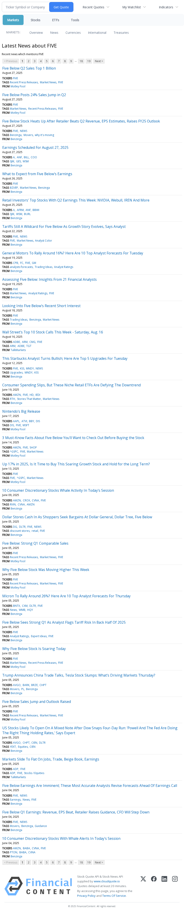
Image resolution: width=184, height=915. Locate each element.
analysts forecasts (21, 267)
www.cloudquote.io (107, 881)
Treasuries (121, 32)
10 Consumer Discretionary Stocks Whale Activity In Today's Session (58, 490)
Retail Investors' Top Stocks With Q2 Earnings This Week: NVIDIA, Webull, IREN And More (75, 200)
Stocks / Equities (34, 773)
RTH (12, 399)
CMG (32, 342)
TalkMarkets (18, 350)
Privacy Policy (86, 896)
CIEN (34, 743)
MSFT (26, 425)
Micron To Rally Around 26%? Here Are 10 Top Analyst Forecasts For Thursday (66, 595)
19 (88, 61)
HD (32, 395)
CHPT (42, 685)
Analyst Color (43, 240)
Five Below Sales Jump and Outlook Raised (36, 701)
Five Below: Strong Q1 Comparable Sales (35, 543)
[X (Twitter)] (143, 886)
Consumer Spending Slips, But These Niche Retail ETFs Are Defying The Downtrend (71, 385)
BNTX (16, 606)
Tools (75, 20)
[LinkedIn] (164, 886)
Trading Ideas (43, 267)
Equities (23, 747)
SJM (12, 161)
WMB (22, 610)
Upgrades (16, 372)
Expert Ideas (39, 636)
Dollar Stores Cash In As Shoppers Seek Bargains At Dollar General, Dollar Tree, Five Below (77, 516)
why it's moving (44, 135)
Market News (48, 82)
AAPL (16, 421)
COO (34, 157)
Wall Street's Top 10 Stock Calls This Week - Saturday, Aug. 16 (52, 332)
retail (35, 531)
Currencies (73, 32)
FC (21, 263)
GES (18, 161)
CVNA (35, 500)
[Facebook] (153, 886)
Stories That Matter (29, 399)
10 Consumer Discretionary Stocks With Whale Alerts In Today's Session (61, 838)
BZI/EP (14, 188)
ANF (19, 157)
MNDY (30, 368)
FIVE (15, 78)
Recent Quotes (93, 7)
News (54, 32)
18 (81, 61)
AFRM (20, 210)
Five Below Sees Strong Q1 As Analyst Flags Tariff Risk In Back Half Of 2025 (64, 622)
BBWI (36, 210)
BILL (26, 157)
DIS (38, 421)
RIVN (13, 504)
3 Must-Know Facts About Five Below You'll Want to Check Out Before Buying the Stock (73, 437)
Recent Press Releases (24, 82)
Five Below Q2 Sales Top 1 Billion (29, 68)
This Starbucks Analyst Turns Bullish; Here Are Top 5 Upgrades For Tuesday (64, 358)
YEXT (13, 747)
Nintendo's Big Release (21, 411)
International (97, 32)
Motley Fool (18, 86)
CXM (25, 606)
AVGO (17, 685)
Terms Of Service (114, 896)
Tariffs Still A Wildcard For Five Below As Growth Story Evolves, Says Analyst (64, 226)
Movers (28, 135)
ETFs (55, 20)
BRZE (34, 685)
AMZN (17, 395)
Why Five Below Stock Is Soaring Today (34, 648)
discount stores (20, 531)
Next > (99, 61)
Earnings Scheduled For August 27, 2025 (35, 147)
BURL (27, 214)
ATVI (24, 421)
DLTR (22, 527)
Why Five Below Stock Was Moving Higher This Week (45, 569)
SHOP (33, 447)
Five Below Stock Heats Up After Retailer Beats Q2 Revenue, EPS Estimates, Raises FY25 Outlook (81, 121)
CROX (26, 500)
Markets (13, 20)
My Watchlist (131, 7)
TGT (28, 346)
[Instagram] (175, 886)
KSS (22, 368)
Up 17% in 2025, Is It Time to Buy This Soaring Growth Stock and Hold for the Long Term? (76, 464)
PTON (13, 852)
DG (15, 527)
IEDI (37, 395)
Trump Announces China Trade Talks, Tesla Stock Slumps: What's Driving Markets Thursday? (78, 675)
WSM (26, 161)
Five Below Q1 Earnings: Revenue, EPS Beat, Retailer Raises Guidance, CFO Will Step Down (75, 812)
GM (34, 263)
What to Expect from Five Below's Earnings (37, 173)
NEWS (23, 131)
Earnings (15, 800)
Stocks (35, 20)
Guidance (41, 826)
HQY (30, 610)
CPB (15, 263)
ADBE (16, 342)
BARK (26, 685)
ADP (15, 769)
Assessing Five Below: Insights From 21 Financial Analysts (49, 279)
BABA (26, 848)
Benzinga (16, 135)
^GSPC (14, 451)
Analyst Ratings (63, 267)
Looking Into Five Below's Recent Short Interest (41, 305)
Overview (36, 32)
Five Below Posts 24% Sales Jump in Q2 (34, 94)
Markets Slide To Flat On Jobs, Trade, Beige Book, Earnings (50, 759)
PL (22, 689)
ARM (25, 342)
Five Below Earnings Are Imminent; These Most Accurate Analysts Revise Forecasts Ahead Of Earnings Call (89, 785)
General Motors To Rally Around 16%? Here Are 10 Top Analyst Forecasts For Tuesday (72, 253)
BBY (31, 421)
